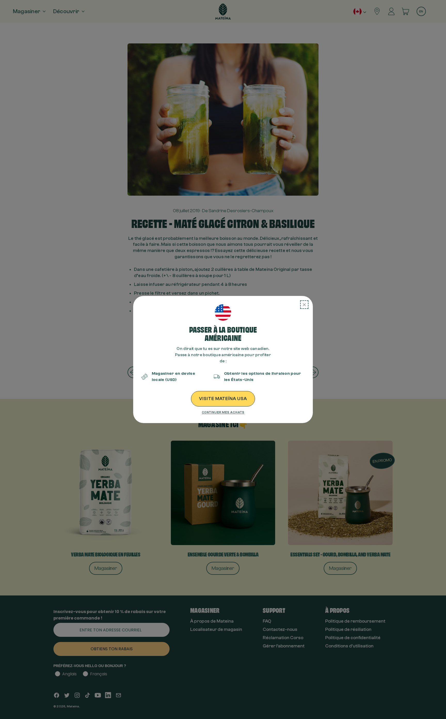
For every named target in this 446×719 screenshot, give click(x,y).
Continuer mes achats (223, 412)
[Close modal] (304, 304)
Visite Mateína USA (223, 398)
